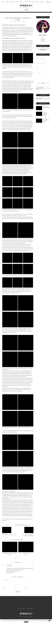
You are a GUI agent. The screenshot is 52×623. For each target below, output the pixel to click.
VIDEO (25, 1)
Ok (49, 620)
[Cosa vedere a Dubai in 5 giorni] (9, 547)
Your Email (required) (40, 63)
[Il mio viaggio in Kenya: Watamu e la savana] (39, 121)
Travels (19, 16)
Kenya (16, 16)
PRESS (33, 1)
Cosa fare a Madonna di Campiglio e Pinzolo (45, 114)
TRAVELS (21, 1)
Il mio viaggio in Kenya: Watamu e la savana (46, 120)
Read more (26, 621)
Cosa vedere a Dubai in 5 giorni (9, 553)
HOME (3, 1)
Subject (37, 68)
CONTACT (37, 1)
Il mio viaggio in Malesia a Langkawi (46, 107)
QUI (26, 331)
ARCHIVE (41, 1)
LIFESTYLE (12, 1)
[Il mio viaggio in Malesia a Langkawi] (39, 108)
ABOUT (29, 1)
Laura (15, 21)
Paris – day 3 (26, 553)
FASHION (7, 1)
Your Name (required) (40, 58)
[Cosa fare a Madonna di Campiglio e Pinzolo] (39, 114)
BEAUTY (16, 1)
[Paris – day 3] (26, 547)
